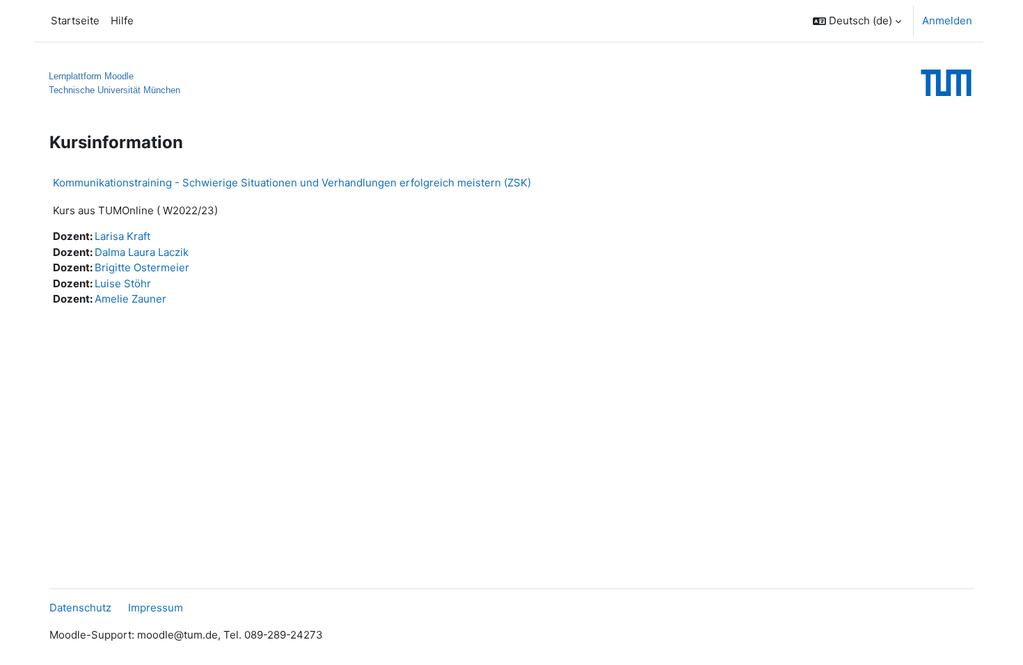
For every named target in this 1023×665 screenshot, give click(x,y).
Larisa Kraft (122, 236)
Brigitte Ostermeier (142, 267)
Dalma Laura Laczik (142, 252)
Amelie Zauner (130, 298)
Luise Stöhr (123, 283)
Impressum (155, 607)
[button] (857, 21)
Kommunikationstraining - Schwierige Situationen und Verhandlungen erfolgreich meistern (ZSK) (292, 182)
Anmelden (947, 20)
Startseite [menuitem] (75, 20)
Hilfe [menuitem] (122, 20)
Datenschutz (80, 607)
